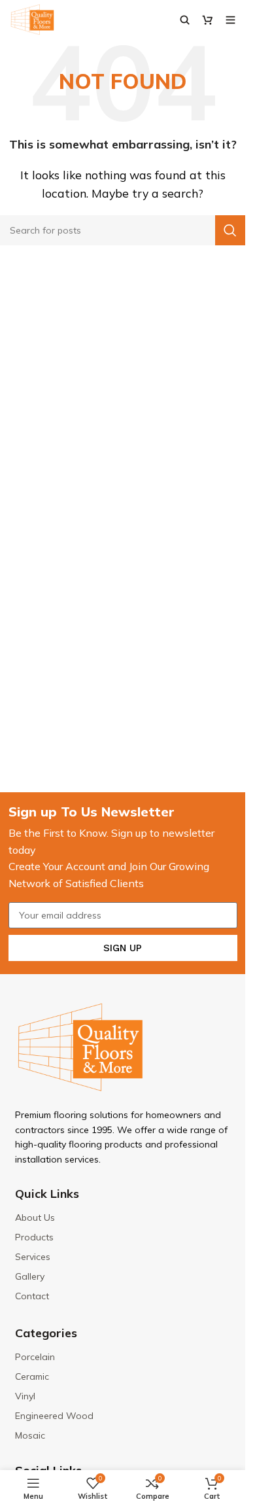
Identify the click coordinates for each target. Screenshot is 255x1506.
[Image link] (80, 1046)
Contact (32, 1296)
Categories (46, 1332)
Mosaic (30, 1435)
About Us (35, 1217)
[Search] (184, 20)
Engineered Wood (54, 1416)
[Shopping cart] (207, 20)
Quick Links (47, 1193)
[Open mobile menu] (230, 20)
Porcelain (35, 1357)
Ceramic (32, 1376)
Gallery (29, 1276)
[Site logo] (32, 18)
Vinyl (25, 1396)
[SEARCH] (230, 230)
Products (34, 1237)
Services (32, 1257)
